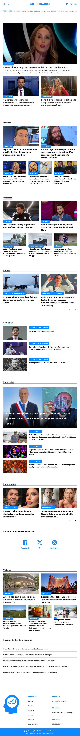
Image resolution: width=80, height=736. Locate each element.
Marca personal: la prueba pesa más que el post (47, 362)
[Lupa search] (8, 4)
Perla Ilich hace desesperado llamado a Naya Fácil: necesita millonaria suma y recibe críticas (58, 102)
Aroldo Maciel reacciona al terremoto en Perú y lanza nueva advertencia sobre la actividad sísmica (39, 179)
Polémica (8, 64)
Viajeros (8, 593)
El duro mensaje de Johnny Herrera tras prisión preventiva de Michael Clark (57, 227)
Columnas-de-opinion (39, 328)
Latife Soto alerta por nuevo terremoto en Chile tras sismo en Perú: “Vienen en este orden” (14, 179)
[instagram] (75, 4)
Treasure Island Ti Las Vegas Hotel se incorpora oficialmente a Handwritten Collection (58, 599)
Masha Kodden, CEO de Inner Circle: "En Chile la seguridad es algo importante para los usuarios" (52, 465)
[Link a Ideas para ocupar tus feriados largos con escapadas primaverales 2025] (65, 611)
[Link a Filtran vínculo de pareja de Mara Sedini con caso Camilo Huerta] (40, 43)
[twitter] (71, 4)
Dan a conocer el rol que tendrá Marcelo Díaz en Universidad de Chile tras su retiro (65, 252)
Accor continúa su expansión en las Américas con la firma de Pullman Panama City (19, 599)
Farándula (47, 96)
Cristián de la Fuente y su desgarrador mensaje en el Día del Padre (29, 660)
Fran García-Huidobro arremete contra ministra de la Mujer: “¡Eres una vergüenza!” (65, 179)
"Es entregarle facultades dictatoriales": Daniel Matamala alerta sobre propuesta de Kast (18, 102)
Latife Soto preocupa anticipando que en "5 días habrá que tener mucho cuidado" (35, 666)
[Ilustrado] (40, 4)
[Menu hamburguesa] (4, 4)
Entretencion (10, 508)
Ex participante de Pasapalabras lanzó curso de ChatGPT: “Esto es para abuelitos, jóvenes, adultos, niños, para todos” (51, 452)
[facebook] (67, 4)
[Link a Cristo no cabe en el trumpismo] (15, 333)
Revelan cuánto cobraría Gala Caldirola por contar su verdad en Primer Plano (18, 514)
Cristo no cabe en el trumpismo (41, 331)
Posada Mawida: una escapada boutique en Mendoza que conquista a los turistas (14, 624)
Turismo (8, 618)
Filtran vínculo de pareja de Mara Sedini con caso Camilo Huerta (35, 67)
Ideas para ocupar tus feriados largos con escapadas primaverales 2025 (63, 622)
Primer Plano (36, 11)
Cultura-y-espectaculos (15, 294)
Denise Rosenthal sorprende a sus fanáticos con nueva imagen (27, 655)
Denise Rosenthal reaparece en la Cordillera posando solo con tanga (30, 672)
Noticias (8, 146)
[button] (75, 309)
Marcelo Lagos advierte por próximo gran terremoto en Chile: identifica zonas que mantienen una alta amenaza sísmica (58, 153)
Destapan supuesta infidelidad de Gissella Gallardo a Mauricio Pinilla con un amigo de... (57, 514)
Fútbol (8, 221)
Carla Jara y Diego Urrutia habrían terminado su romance (25, 649)
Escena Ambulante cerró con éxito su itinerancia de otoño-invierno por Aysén (20, 300)
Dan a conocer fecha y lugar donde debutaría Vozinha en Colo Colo (19, 226)
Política (8, 96)
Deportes (9, 246)
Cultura (30, 715)
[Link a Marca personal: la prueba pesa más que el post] (15, 364)
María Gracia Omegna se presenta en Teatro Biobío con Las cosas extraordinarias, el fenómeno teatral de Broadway (58, 301)
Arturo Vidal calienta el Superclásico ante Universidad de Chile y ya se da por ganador (14, 252)
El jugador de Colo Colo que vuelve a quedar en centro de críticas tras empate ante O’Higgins (40, 252)
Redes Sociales (36, 246)
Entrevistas (35, 431)
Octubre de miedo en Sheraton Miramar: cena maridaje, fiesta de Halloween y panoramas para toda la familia (39, 625)
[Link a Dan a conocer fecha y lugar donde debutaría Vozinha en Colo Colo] (21, 211)
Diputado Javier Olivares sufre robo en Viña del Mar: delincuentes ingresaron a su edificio (20, 152)
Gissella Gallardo (24, 11)
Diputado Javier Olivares (50, 11)
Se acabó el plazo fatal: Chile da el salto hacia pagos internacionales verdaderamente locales (49, 348)
